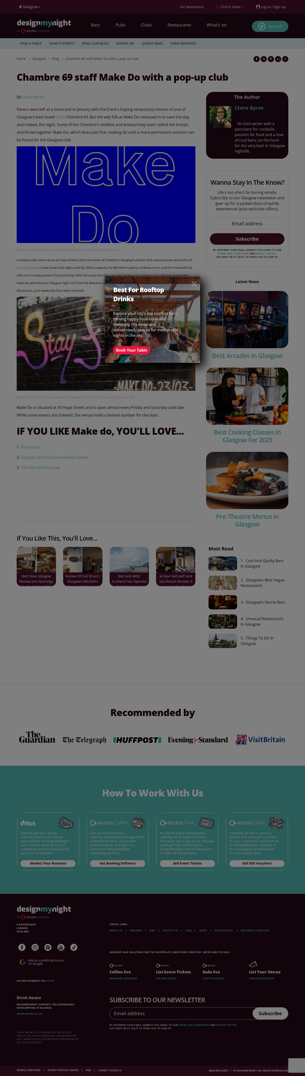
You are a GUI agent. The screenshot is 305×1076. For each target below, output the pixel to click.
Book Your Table (131, 350)
